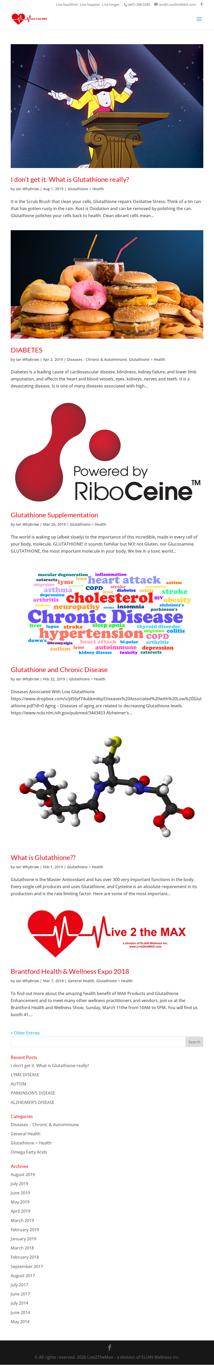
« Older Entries (25, 1033)
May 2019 (20, 1202)
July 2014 (19, 1303)
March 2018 (22, 1248)
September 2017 (27, 1266)
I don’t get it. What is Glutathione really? (70, 179)
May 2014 (20, 1321)
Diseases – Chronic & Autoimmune (45, 1124)
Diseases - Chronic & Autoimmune (97, 359)
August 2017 (23, 1276)
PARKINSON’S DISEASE (33, 1093)
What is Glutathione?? (43, 857)
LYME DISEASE (25, 1075)
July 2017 (19, 1285)
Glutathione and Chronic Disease (59, 669)
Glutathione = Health (86, 188)
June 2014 (20, 1312)
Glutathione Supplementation (54, 515)
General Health (81, 980)
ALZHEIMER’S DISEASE (32, 1102)
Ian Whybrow (27, 188)
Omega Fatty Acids (29, 1152)
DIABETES (27, 350)
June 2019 (20, 1193)
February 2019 (25, 1230)
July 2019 (19, 1184)
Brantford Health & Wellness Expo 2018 (70, 971)
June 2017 (20, 1294)
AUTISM (18, 1084)
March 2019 (22, 1220)
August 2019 (23, 1174)
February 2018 (25, 1257)
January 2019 (23, 1239)
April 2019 (20, 1211)
